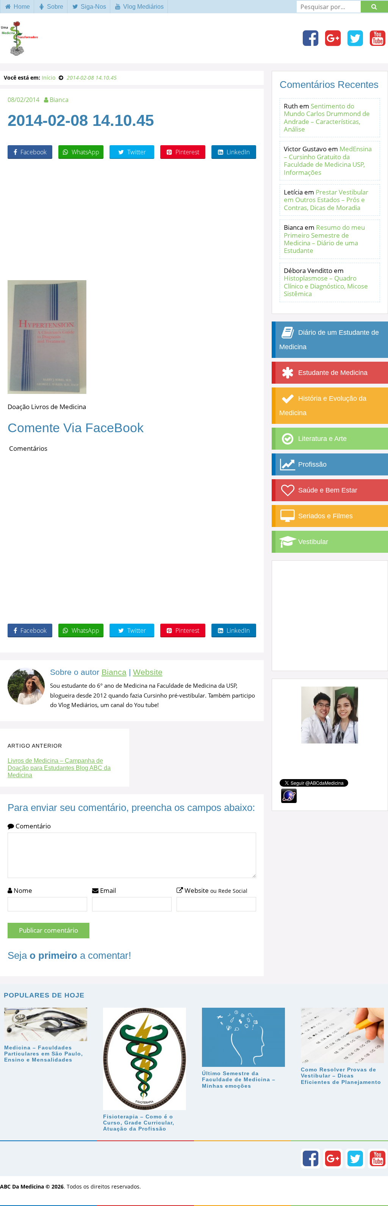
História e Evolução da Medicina (322, 406)
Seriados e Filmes (324, 516)
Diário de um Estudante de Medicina (329, 340)
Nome (22, 890)
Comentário (32, 826)
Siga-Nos (92, 6)
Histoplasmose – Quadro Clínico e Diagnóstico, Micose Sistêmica (326, 286)
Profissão (311, 464)
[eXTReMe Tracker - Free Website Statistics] (289, 794)
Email (107, 890)
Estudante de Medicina (332, 372)
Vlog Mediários (143, 6)
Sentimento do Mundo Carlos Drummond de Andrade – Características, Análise (327, 117)
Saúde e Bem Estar (326, 490)
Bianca (114, 672)
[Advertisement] (132, 219)
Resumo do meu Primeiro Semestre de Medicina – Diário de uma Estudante (324, 239)
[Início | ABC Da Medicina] (19, 52)
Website (148, 672)
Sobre (54, 6)
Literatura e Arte (321, 438)
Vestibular (312, 542)
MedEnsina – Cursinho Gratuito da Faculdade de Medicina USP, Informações (328, 160)
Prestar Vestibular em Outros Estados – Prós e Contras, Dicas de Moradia (326, 200)
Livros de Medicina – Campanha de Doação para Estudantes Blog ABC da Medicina (59, 767)
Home (21, 6)
